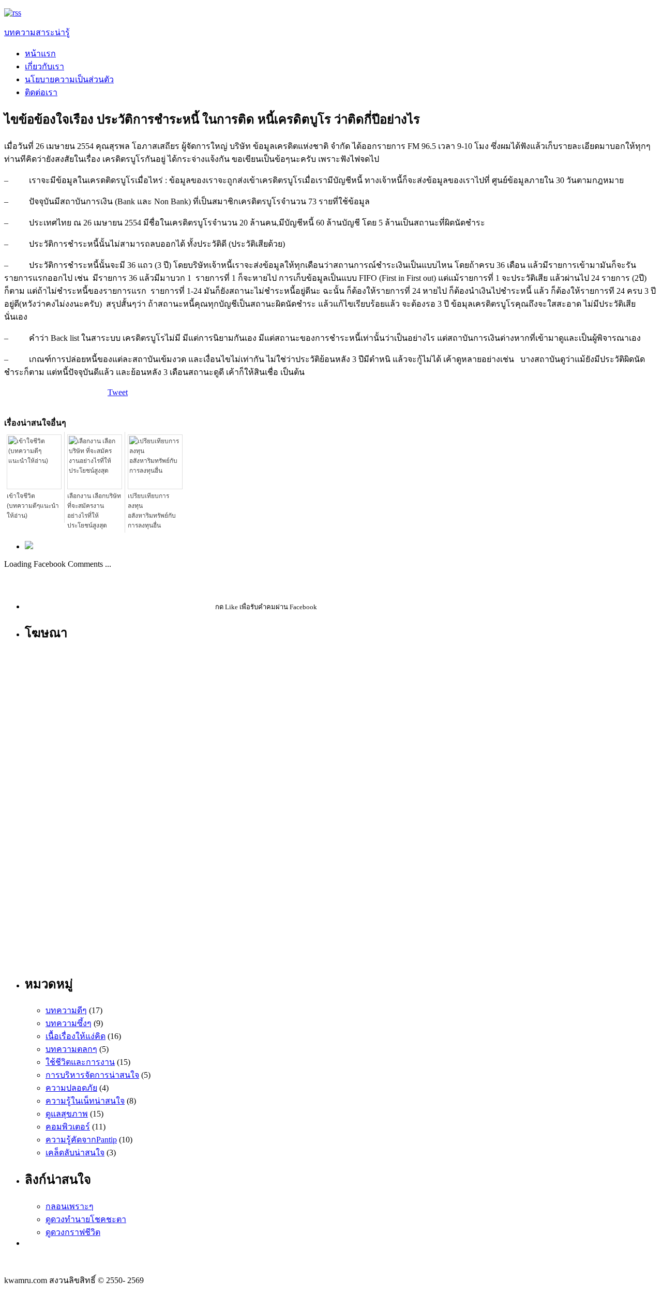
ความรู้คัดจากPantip (81, 1139)
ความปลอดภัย (71, 1087)
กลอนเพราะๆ (70, 1206)
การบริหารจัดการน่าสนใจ (92, 1075)
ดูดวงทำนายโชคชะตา (86, 1219)
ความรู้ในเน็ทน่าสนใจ (85, 1100)
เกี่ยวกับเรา (44, 66)
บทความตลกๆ (71, 1049)
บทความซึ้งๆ (69, 1023)
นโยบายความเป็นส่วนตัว (69, 79)
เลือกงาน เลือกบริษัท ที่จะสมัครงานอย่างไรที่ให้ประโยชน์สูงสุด (94, 510)
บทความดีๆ (66, 1010)
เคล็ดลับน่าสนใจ (75, 1152)
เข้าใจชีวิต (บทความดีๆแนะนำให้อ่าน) (33, 505)
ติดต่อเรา (41, 92)
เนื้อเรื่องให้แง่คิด (76, 1036)
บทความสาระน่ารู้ (37, 32)
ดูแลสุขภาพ (67, 1113)
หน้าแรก (40, 53)
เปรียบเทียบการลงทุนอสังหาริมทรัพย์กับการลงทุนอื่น (152, 510)
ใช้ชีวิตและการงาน (80, 1062)
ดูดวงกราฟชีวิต (73, 1232)
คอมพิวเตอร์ (68, 1126)
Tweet (118, 392)
